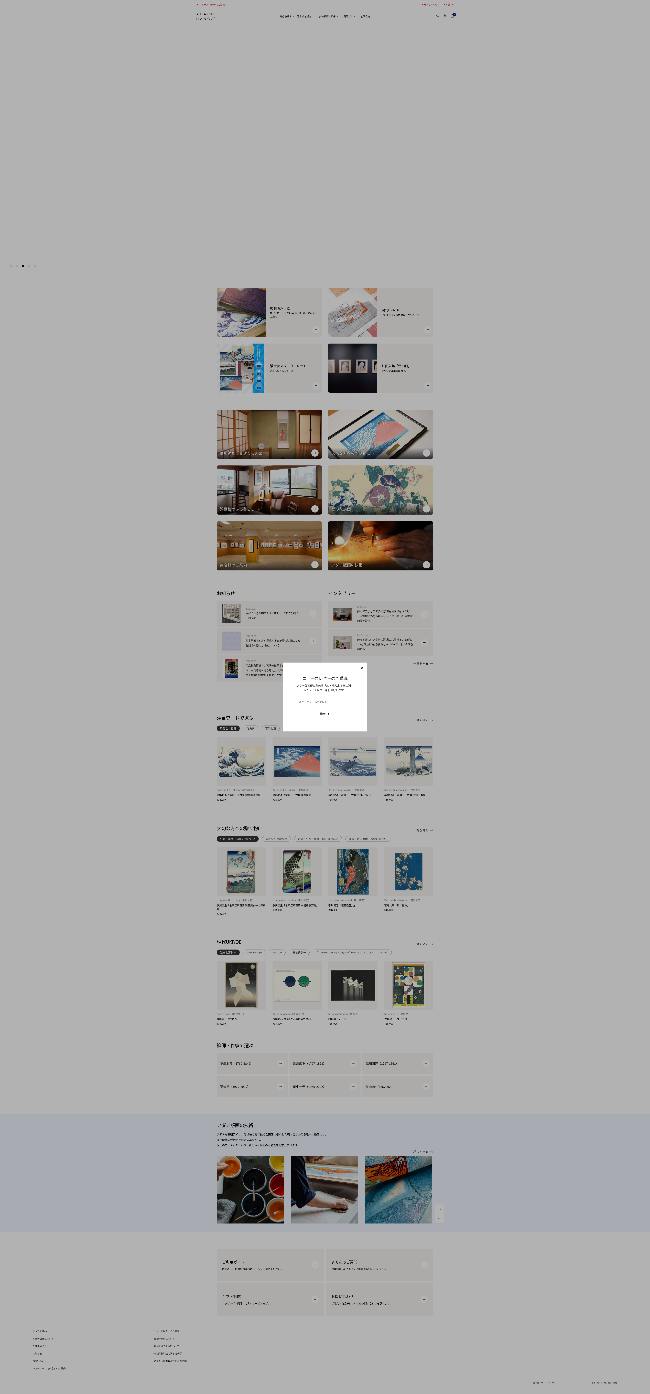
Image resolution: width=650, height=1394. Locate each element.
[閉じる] (362, 668)
